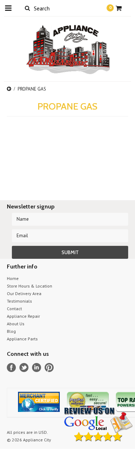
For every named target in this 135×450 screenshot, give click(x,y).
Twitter (23, 367)
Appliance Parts (22, 338)
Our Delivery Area (24, 293)
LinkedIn (36, 367)
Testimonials (19, 301)
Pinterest (49, 367)
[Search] (27, 8)
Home (13, 278)
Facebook (11, 367)
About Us (15, 323)
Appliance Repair (23, 316)
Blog (11, 331)
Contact (14, 308)
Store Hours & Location (29, 286)
